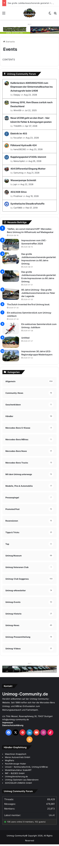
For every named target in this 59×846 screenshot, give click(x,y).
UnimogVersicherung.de (16, 776)
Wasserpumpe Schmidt (23, 180)
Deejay (16, 95)
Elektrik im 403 (18, 133)
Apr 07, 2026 (31, 126)
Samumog (18, 172)
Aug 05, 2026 (34, 161)
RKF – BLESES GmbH (15, 773)
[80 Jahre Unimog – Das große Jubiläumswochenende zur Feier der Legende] (10, 294)
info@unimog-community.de (15, 719)
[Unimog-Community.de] (29, 13)
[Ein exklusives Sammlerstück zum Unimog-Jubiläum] (10, 328)
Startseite (10, 41)
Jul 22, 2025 (31, 110)
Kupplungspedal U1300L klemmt (28, 156)
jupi (15, 184)
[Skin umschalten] (49, 14)
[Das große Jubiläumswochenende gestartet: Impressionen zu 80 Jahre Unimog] (10, 258)
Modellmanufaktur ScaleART (18, 770)
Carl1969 (17, 207)
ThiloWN (17, 126)
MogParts (9, 760)
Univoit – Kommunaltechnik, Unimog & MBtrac (26, 767)
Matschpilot (19, 161)
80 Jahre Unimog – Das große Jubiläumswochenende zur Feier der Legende (38, 292)
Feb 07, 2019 (32, 207)
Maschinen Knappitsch (15, 754)
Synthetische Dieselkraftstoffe (27, 203)
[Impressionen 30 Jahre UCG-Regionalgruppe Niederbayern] (10, 355)
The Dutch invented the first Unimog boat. (28, 304)
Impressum (7, 722)
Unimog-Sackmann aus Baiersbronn (22, 779)
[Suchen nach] (55, 14)
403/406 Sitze (18, 191)
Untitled (25, 337)
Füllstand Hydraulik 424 (23, 145)
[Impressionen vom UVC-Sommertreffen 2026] (10, 244)
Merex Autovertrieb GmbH (17, 757)
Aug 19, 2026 (32, 196)
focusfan (17, 137)
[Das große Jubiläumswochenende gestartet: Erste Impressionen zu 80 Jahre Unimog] (10, 276)
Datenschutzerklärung (12, 725)
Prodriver (17, 196)
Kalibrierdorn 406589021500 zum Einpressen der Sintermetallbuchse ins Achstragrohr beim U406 (31, 86)
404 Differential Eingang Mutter (28, 168)
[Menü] (3, 14)
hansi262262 (19, 149)
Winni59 (17, 110)
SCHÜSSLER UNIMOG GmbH (18, 783)
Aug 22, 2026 (26, 184)
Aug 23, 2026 (30, 95)
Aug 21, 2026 (33, 172)
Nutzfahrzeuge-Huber (15, 763)
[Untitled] (10, 342)
